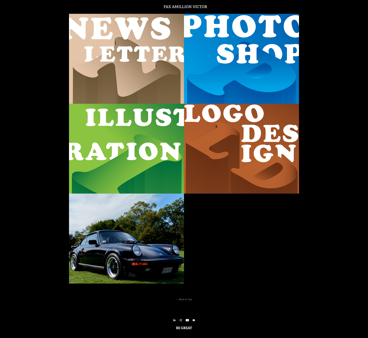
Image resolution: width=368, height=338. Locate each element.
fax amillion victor (185, 6)
